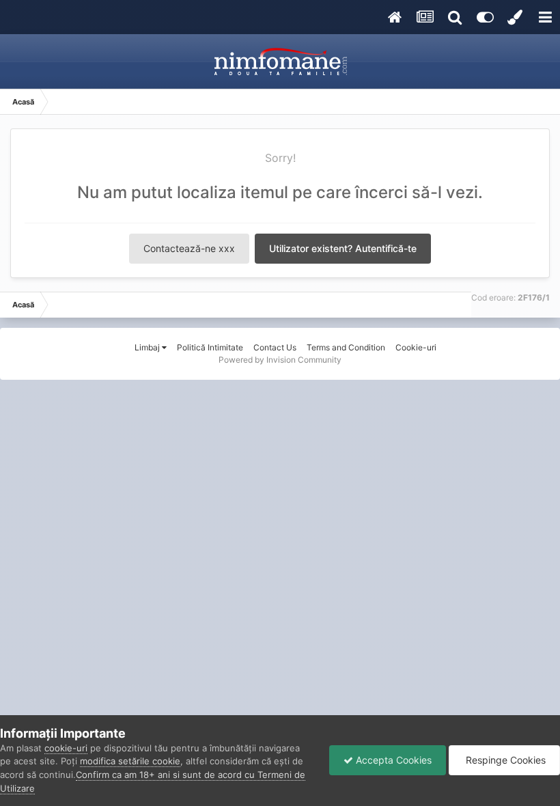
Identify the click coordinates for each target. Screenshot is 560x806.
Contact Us (274, 347)
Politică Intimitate (210, 347)
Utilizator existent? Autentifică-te (343, 248)
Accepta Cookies (392, 760)
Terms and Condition (346, 347)
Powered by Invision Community (280, 360)
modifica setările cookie (130, 760)
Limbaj (148, 347)
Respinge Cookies (504, 760)
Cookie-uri (415, 347)
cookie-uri (65, 747)
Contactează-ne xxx (189, 248)
